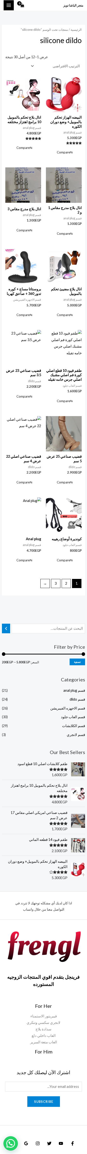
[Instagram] (38, 1143)
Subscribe (43, 1101)
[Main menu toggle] (9, 5)
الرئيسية (76, 30)
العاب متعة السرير (43, 1042)
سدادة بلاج (43, 1029)
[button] (10, 1143)
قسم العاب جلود (73, 717)
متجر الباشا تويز (73, 5)
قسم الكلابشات (73, 726)
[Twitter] (49, 1143)
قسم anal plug (74, 690)
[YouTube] (61, 1143)
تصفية (77, 661)
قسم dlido (77, 699)
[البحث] (6, 628)
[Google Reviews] (26, 1143)
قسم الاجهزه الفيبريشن (67, 708)
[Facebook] (72, 1143)
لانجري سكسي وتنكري (43, 1023)
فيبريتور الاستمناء (43, 1016)
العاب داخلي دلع (44, 1036)
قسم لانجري (76, 735)
